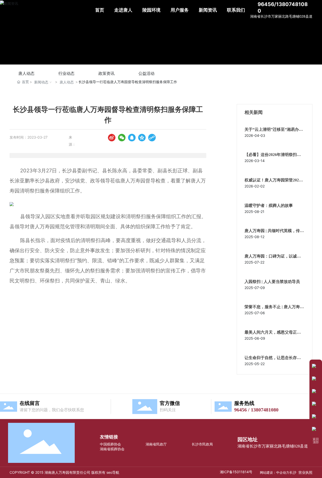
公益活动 (146, 73)
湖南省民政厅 (156, 444)
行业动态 (66, 73)
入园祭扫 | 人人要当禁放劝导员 (272, 281)
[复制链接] (152, 137)
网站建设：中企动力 (274, 472)
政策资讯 (106, 73)
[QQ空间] (142, 137)
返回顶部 (316, 441)
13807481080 (264, 409)
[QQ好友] (132, 137)
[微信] (122, 137)
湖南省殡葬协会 (112, 449)
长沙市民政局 (202, 444)
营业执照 (305, 472)
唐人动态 (26, 73)
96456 (240, 409)
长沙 (292, 472)
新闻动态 (41, 82)
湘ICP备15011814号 (236, 472)
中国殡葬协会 (110, 444)
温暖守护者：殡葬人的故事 (269, 205)
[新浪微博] (111, 137)
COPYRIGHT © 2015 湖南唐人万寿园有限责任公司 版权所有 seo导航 (64, 472)
